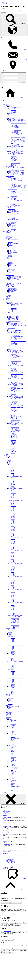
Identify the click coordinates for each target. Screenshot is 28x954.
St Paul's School (11, 270)
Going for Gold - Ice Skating (17, 416)
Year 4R (12, 585)
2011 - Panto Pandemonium (16, 338)
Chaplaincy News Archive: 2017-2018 (16, 173)
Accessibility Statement (10, 861)
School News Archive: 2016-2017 (15, 283)
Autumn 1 (10, 635)
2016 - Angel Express (12, 331)
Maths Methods (9, 705)
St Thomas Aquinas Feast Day (14, 348)
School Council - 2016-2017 (14, 321)
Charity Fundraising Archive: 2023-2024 (16, 119)
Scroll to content (4, 2)
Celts (4, 847)
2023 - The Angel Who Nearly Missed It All (17, 325)
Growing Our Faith (10, 176)
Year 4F (12, 494)
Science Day (13, 369)
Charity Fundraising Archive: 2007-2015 (16, 153)
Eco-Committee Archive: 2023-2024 (18, 185)
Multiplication (11, 709)
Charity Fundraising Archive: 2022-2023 (16, 120)
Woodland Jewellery (15, 304)
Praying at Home (11, 230)
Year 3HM (13, 532)
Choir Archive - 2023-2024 (16, 180)
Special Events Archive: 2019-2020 (15, 378)
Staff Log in (5, 853)
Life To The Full (11, 209)
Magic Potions (14, 306)
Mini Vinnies (11, 197)
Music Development (12, 289)
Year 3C (12, 582)
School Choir (13, 448)
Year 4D (12, 546)
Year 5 (9, 463)
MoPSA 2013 (16, 127)
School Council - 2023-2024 (14, 316)
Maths (9, 247)
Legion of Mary (14, 196)
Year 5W (13, 484)
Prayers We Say (11, 226)
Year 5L (12, 548)
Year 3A (12, 608)
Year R (12, 467)
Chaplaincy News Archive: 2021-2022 (16, 169)
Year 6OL (13, 562)
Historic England (6, 817)
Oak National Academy (8, 822)
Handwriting (13, 720)
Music (9, 249)
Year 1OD (13, 514)
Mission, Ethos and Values (11, 235)
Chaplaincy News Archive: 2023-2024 (16, 167)
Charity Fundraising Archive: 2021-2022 (16, 121)
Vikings (12, 778)
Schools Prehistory (7, 850)
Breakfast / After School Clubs (14, 260)
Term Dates (8, 296)
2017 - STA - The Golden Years (14, 330)
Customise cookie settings (16, 902)
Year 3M (13, 519)
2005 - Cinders (14, 344)
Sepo (9, 114)
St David (13, 216)
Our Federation (9, 233)
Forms (9, 264)
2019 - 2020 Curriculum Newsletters (15, 678)
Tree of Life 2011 (17, 130)
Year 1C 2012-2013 (15, 618)
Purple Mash (8, 714)
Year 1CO (13, 527)
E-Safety (13, 737)
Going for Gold (14, 435)
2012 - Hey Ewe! (14, 337)
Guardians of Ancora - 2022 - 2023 (18, 193)
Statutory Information (10, 285)
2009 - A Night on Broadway (17, 339)
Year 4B (12, 507)
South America (14, 777)
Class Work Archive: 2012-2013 (15, 615)
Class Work (8, 456)
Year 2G (12, 491)
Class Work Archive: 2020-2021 (15, 511)
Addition (10, 707)
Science (10, 255)
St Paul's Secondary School (14, 117)
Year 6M (13, 475)
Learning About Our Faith (11, 206)
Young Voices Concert (15, 420)
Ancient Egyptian (14, 767)
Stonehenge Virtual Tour (8, 830)
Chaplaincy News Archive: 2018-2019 (16, 172)
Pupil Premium (11, 291)
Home (21, 97)
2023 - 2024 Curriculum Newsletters (15, 645)
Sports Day (13, 394)
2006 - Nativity (14, 343)
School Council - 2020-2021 (14, 318)
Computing (10, 242)
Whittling (13, 305)
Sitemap (4, 854)
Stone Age (13, 753)
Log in (4, 792)
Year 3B (12, 504)
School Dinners (11, 269)
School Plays (8, 322)
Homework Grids (9, 697)
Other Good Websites (15, 721)
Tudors (12, 744)
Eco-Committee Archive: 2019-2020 (18, 187)
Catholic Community (10, 105)
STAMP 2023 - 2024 (15, 205)
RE (6, 715)
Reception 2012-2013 (15, 616)
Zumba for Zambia (17, 139)
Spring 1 (10, 633)
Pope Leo (10, 106)
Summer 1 (10, 631)
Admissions (8, 236)
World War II (13, 765)
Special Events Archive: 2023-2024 (15, 359)
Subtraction (10, 708)
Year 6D (12, 474)
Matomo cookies (7, 931)
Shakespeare (13, 788)
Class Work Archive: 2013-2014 (15, 602)
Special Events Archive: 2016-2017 (15, 405)
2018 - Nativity (11, 329)
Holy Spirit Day (14, 404)
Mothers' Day (16, 144)
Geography (10, 245)
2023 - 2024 (13, 112)
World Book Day (11, 346)
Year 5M (13, 535)
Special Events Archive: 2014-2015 (15, 423)
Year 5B (12, 483)
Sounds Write (8, 717)
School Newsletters (10, 275)
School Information (7, 231)
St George (13, 217)
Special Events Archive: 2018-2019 (15, 384)
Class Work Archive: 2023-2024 (15, 476)
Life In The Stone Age (7, 844)
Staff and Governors (10, 284)
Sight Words (13, 724)
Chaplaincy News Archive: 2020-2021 (16, 170)
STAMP (10, 202)
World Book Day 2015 (15, 428)
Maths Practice (9, 712)
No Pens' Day (14, 357)
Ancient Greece (14, 780)
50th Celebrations (14, 401)
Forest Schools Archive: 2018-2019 (15, 303)
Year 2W (13, 607)
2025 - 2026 (13, 110)
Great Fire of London (15, 738)
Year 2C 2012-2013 (15, 620)
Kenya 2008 (16, 134)
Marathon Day (17, 145)
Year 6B (12, 549)
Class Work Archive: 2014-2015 (15, 589)
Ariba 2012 (16, 128)
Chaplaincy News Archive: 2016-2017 (16, 174)
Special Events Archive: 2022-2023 (15, 365)
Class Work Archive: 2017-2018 (15, 550)
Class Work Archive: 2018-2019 (15, 537)
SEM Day (13, 443)
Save (12, 952)
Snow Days (13, 442)
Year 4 (9, 462)
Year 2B (12, 515)
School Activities (6, 299)
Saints (9, 212)
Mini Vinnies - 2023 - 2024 (16, 200)
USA (12, 790)
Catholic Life (6, 104)
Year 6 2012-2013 (14, 627)
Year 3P (12, 595)
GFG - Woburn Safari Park (16, 424)
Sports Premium (11, 293)
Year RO (13, 539)
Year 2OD (13, 567)
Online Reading (9, 713)
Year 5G (12, 572)
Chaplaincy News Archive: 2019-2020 (16, 171)
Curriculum (8, 238)
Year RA (13, 590)
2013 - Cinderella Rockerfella (17, 336)
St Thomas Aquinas (15, 213)
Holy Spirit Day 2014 (15, 431)
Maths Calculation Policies (13, 706)
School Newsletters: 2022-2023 (14, 278)
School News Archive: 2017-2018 (15, 282)
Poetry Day (13, 408)
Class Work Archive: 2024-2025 (15, 466)
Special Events (9, 345)
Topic (12, 732)
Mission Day (13, 434)
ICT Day (13, 444)
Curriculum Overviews (13, 239)
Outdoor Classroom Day (16, 398)
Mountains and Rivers (15, 786)
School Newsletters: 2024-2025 (14, 276)
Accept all (8, 902)
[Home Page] (4, 3)
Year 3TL (13, 557)
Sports (7, 454)
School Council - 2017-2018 (14, 319)
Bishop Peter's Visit (15, 427)
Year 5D (12, 497)
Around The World (15, 768)
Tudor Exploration (14, 742)
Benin (12, 770)
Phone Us (25, 49)
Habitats (12, 739)
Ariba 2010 (16, 131)
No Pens (12, 447)
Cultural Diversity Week (16, 361)
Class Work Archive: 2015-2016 (15, 576)
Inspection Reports (12, 288)
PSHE (9, 251)
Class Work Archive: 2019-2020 (15, 524)
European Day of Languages (17, 388)
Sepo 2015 (16, 125)
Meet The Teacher (9, 694)
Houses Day (13, 395)
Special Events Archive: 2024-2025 (15, 351)
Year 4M (13, 547)
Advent (12, 450)
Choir (9, 177)
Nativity (12, 449)
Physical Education (12, 250)
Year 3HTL (13, 493)
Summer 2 (10, 629)
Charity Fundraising (10, 118)
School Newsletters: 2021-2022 (14, 279)
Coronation (13, 368)
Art (9, 240)
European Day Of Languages (17, 383)
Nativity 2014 (14, 429)
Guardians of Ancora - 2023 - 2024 (18, 192)
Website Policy (9, 860)
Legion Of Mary (11, 194)
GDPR (7, 257)
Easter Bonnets (14, 441)
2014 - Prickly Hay (15, 335)
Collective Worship (12, 225)
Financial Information (12, 286)
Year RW (13, 565)
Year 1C (12, 502)
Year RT (12, 489)
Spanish (10, 256)
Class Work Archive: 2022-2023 (15, 488)
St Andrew (13, 214)
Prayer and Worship (10, 223)
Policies (7, 273)
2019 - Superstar (11, 328)
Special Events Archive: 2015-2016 (15, 414)
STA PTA (10, 271)
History (9, 246)
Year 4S (12, 495)
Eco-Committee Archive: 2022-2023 (18, 186)
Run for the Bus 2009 (18, 133)
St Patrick (13, 218)
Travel (9, 272)
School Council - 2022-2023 (14, 317)
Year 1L (12, 554)
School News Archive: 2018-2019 (15, 280)
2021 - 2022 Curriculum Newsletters (15, 661)
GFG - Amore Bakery (15, 430)
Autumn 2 (10, 634)
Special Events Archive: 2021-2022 (15, 372)
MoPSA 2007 (16, 136)
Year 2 (9, 460)
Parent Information (9, 259)
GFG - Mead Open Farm (16, 425)
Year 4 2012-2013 (14, 623)
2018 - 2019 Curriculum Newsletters (15, 686)
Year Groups (8, 718)
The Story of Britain (7, 826)
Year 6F (12, 522)
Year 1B (12, 490)
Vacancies (8, 298)
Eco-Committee (11, 181)
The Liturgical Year (10, 166)
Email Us (25, 59)
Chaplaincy (10, 262)
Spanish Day (13, 440)
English (9, 244)
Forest (12, 310)
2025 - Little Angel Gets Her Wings (15, 323)
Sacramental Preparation (13, 219)
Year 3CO (13, 517)
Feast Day (13, 453)
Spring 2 (10, 632)
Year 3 (9, 461)
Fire (12, 311)
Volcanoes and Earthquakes (16, 754)
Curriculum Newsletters (10, 628)
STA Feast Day (14, 363)
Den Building (14, 308)
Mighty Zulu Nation (15, 385)
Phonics (12, 722)
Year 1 (9, 458)
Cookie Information (10, 859)
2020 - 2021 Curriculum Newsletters (15, 669)
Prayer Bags (10, 227)
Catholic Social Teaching (13, 211)
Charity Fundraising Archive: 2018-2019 (16, 146)
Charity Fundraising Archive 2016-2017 (19, 140)
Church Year (10, 224)
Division (10, 711)
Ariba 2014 (16, 126)
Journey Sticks (14, 309)
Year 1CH (13, 541)
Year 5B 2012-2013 (15, 625)
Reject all (3, 902)
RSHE (9, 253)
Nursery (7, 258)
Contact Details (9, 237)
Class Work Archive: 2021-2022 (15, 500)
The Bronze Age (6, 834)
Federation (10, 263)
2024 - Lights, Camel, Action (14, 324)
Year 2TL (13, 516)
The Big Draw (14, 410)
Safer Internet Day (14, 389)
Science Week (14, 391)
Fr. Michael (13, 451)
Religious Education (12, 252)
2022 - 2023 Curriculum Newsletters (15, 653)
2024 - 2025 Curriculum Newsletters (15, 636)
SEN (9, 292)
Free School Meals (12, 265)
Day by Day (10, 207)
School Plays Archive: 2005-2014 (15, 334)
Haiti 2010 (16, 132)
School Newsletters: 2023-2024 (14, 277)
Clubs (7, 301)
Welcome (8, 232)
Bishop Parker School (12, 115)
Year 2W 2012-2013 (15, 621)
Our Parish (10, 113)
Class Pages (5, 455)
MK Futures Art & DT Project (17, 418)
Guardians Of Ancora (12, 189)
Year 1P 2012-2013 (15, 619)
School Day (10, 268)
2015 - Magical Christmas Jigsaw (15, 332)
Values (9, 295)
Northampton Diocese (12, 108)
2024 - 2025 (13, 111)
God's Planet (13, 354)
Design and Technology (13, 243)
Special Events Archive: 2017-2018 (15, 396)
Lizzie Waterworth (15, 358)
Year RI (12, 552)
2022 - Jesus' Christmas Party (14, 326)
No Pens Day (11, 349)
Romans (12, 751)
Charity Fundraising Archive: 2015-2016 (16, 151)
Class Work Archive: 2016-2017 (15, 563)
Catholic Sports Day (15, 392)
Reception (10, 266)
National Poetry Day (15, 371)
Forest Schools (9, 302)
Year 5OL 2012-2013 (15, 626)
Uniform (7, 297)
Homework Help (6, 695)
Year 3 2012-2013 (14, 622)
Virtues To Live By (12, 210)
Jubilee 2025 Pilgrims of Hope (17, 107)
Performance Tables (12, 290)
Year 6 (9, 464)
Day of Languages (15, 438)
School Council (9, 312)
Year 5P (12, 573)
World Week (13, 367)
